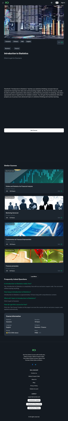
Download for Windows (34, 408)
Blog (34, 382)
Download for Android (34, 400)
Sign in (63, 2)
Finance (17, 48)
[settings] (51, 2)
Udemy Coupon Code (34, 376)
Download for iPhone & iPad (34, 404)
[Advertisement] (34, 73)
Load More (34, 276)
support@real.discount (34, 397)
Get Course (34, 130)
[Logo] (7, 2)
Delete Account (34, 389)
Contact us (34, 373)
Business (7, 48)
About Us (34, 379)
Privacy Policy (34, 385)
